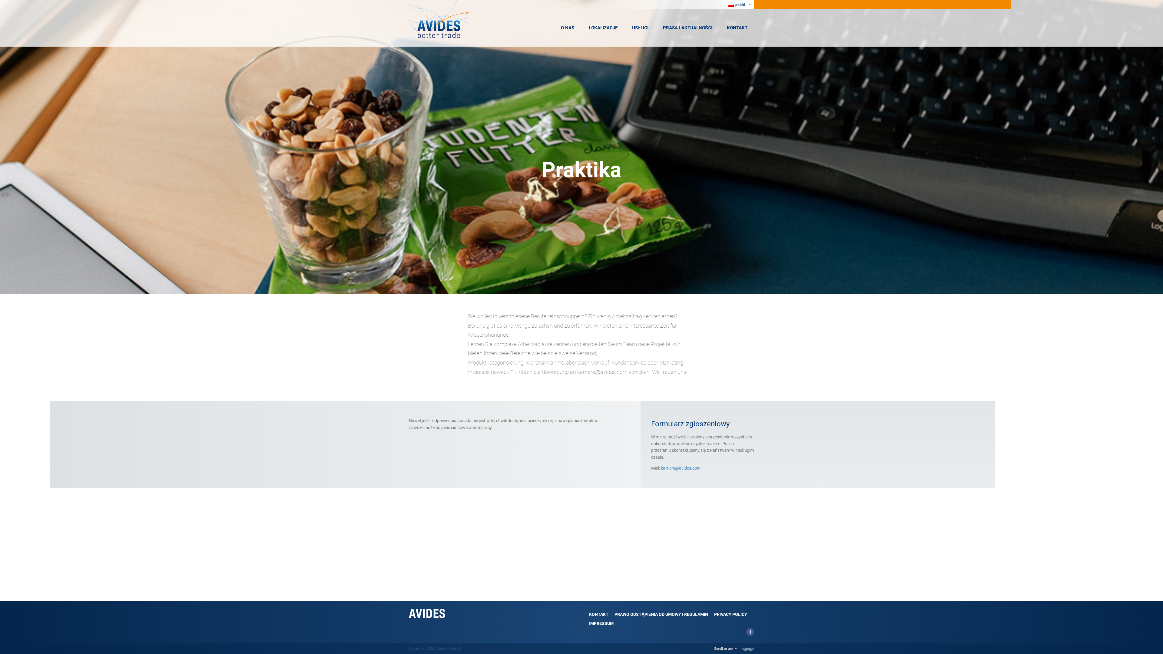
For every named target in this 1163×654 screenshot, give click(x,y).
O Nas (567, 28)
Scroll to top (723, 649)
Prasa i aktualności (687, 28)
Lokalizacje (603, 28)
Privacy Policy (730, 614)
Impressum (601, 623)
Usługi (640, 28)
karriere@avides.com (681, 468)
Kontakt (737, 28)
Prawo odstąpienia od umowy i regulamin (661, 614)
